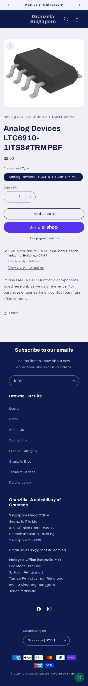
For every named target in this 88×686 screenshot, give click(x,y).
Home (14, 419)
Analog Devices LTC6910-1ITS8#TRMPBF (43, 177)
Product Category (23, 451)
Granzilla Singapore (36, 674)
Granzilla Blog (20, 461)
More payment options (44, 238)
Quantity (10, 187)
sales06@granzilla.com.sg (43, 550)
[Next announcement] (79, 5)
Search (15, 408)
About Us (16, 430)
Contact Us (18, 440)
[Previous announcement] (9, 5)
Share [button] (14, 313)
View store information (26, 267)
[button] (9, 19)
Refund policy (20, 482)
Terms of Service (22, 472)
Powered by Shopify (63, 674)
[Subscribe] (73, 380)
